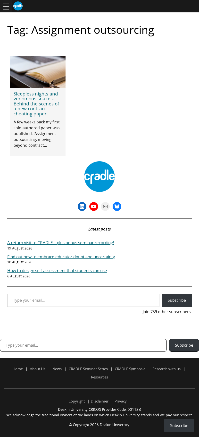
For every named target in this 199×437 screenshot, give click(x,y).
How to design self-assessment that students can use (57, 270)
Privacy (121, 401)
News (57, 368)
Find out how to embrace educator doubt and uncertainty (61, 256)
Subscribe (177, 300)
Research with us (166, 368)
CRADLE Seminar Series (88, 368)
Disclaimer (99, 401)
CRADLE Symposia (130, 368)
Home (18, 368)
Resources (99, 377)
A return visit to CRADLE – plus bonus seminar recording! (60, 242)
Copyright (76, 401)
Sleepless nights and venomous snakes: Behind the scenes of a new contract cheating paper (36, 104)
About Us (37, 368)
